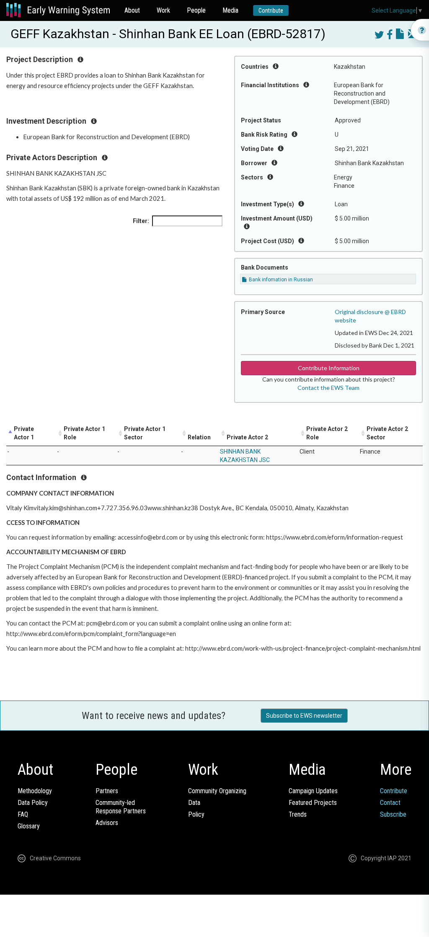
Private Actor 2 (247, 437)
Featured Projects (313, 803)
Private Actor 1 (24, 433)
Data (194, 803)
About (132, 10)
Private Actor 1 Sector (144, 433)
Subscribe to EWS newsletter (304, 715)
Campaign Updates (313, 791)
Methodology (35, 791)
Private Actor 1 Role (84, 433)
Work (163, 10)
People (196, 10)
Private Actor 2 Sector (387, 433)
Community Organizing (217, 791)
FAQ (23, 814)
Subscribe (393, 814)
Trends (298, 814)
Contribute (270, 10)
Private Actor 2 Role (327, 433)
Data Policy (33, 803)
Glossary (29, 826)
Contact (390, 803)
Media (230, 10)
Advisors (107, 823)
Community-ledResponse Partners (121, 807)
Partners (107, 791)
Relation (199, 437)
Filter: (141, 221)
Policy (196, 814)
